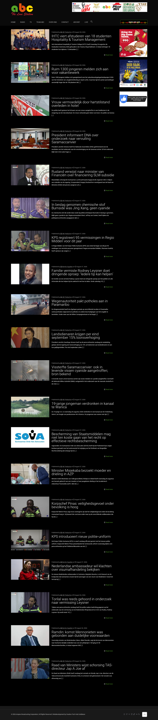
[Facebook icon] (127, 714)
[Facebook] (133, 106)
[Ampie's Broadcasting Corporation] (26, 9)
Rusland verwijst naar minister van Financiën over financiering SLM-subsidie (83, 173)
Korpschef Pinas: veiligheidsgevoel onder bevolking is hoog (83, 505)
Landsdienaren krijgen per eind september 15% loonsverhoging (76, 336)
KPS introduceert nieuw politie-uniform (81, 536)
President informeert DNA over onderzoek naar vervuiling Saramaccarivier (75, 138)
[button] (91, 22)
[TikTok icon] (134, 714)
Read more (109, 55)
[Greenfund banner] (133, 87)
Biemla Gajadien (67, 267)
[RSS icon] (139, 714)
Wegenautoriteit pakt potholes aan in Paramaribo (80, 303)
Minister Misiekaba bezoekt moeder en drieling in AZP (81, 472)
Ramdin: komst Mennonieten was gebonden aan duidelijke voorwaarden (81, 634)
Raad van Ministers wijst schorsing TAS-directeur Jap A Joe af (82, 667)
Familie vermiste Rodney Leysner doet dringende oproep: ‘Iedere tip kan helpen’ (82, 272)
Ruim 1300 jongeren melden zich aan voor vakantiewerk (80, 71)
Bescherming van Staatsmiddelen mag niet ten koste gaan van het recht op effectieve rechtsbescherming (81, 437)
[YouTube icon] (129, 714)
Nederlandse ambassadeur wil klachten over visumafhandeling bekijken (82, 568)
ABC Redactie (66, 32)
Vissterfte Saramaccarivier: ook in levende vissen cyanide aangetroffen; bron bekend (80, 370)
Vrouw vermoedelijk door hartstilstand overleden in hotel (81, 104)
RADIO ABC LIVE (134, 22)
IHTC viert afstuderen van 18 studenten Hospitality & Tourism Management (81, 38)
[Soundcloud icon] (136, 714)
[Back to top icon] (144, 714)
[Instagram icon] (132, 714)
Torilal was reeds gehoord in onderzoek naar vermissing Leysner (82, 601)
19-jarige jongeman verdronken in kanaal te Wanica (83, 405)
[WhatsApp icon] (124, 714)
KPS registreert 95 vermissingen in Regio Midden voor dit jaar (83, 239)
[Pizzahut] (133, 56)
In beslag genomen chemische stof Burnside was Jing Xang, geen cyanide (81, 206)
